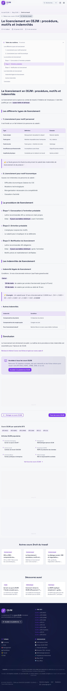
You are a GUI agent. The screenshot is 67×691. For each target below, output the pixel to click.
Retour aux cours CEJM (11, 16)
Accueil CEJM (5, 12)
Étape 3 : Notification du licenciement (16, 67)
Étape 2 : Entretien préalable (13, 64)
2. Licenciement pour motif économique (16, 53)
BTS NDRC (14, 430)
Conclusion (7, 81)
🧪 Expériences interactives (43, 655)
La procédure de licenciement (12, 57)
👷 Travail (4, 653)
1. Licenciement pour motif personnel (15, 50)
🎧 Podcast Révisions (41, 647)
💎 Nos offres (39, 660)
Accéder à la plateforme (12, 622)
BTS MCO (5, 430)
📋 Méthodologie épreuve (42, 653)
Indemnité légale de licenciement (14, 74)
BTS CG (45, 430)
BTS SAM (31, 430)
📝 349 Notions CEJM (41, 642)
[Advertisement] (33, 391)
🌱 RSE (3, 655)
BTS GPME (23, 430)
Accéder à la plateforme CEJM (20, 370)
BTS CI (39, 430)
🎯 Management (6, 647)
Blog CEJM (15, 12)
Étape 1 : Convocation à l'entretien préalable (17, 60)
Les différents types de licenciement (14, 46)
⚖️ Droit (3, 645)
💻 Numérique (5, 650)
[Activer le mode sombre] (60, 2)
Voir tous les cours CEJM (32, 462)
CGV (52, 682)
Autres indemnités (10, 78)
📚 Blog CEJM (39, 658)
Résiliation (58, 682)
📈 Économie (5, 642)
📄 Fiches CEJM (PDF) (41, 645)
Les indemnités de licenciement (13, 71)
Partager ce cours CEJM (14, 415)
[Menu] (64, 3)
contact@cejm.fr (46, 684)
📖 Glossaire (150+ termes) (42, 650)
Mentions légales (44, 682)
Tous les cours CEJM (57, 415)
